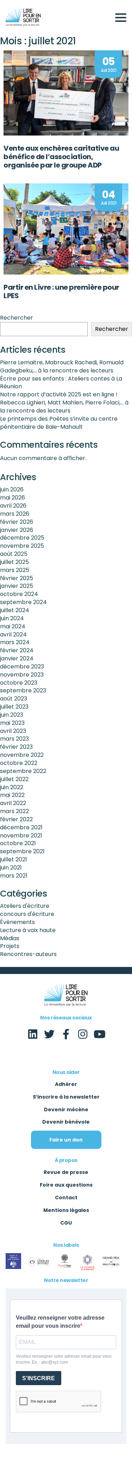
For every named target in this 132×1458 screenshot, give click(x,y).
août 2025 (13, 554)
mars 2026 (14, 514)
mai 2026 (12, 498)
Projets (9, 946)
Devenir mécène (66, 1109)
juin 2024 (12, 618)
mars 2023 (14, 739)
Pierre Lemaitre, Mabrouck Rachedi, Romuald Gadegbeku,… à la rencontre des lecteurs (62, 366)
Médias (9, 938)
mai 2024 (12, 626)
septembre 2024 (23, 602)
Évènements (17, 922)
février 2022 (16, 819)
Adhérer (66, 1084)
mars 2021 (13, 876)
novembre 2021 (21, 835)
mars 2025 (14, 570)
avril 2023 (13, 731)
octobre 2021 (18, 843)
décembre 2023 (22, 666)
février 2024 (16, 650)
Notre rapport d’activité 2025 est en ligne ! (59, 394)
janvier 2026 (16, 530)
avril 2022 (13, 803)
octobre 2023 (18, 683)
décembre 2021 (21, 827)
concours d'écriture (27, 914)
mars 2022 (14, 811)
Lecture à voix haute (28, 930)
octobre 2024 (19, 594)
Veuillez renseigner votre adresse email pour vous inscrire (60, 1322)
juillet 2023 (14, 707)
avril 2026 (13, 506)
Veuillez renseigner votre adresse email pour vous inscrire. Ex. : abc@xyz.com (64, 1359)
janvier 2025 (16, 586)
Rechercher (16, 318)
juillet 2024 (14, 610)
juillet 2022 (14, 779)
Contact (66, 1197)
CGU (66, 1222)
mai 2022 (12, 795)
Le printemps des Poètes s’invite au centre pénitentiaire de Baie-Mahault (59, 423)
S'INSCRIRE (38, 1378)
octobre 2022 (18, 763)
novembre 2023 (22, 675)
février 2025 (16, 578)
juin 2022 (11, 787)
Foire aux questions (66, 1184)
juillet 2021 (13, 859)
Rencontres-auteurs (28, 954)
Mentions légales (66, 1210)
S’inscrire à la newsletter (66, 1096)
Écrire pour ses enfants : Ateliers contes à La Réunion (61, 383)
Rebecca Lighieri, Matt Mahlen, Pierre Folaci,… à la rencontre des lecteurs (64, 406)
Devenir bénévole (66, 1121)
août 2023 (13, 699)
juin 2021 (11, 867)
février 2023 (16, 747)
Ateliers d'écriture (24, 906)
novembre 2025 (22, 546)
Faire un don (66, 1139)
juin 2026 (12, 489)
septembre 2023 (23, 690)
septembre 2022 (23, 771)
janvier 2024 (16, 658)
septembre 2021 (22, 851)
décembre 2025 (22, 538)
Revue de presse (66, 1172)
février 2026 (16, 522)
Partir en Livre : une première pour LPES (61, 291)
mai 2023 (12, 723)
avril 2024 (13, 634)
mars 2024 (15, 642)
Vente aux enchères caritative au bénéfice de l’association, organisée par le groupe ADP (61, 156)
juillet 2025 (14, 562)
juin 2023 (11, 715)
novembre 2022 (22, 755)
